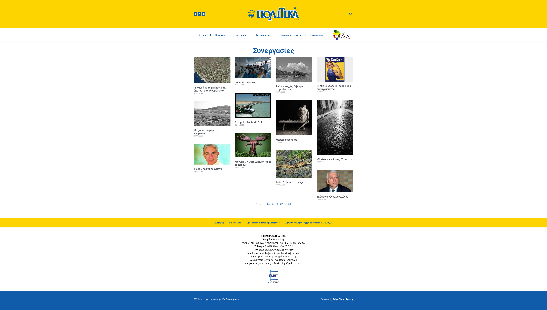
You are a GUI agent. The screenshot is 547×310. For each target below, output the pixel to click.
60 (289, 203)
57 (281, 203)
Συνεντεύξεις (263, 35)
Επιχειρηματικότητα (290, 35)
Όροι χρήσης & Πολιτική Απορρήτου (263, 223)
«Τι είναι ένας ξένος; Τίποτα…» (334, 159)
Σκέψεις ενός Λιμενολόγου (332, 196)
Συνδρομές (219, 223)
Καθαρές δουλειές (286, 139)
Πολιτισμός (240, 35)
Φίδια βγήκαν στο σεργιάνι (291, 182)
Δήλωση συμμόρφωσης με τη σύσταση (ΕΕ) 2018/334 (309, 223)
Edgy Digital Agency (343, 299)
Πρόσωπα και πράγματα (208, 168)
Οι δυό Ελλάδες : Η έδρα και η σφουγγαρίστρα (334, 87)
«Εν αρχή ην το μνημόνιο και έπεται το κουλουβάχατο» (210, 89)
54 (268, 203)
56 (277, 203)
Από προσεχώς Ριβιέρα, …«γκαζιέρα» (289, 88)
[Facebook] (199, 14)
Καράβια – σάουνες (246, 82)
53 (264, 203)
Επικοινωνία (235, 223)
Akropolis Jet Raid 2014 (248, 122)
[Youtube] (203, 14)
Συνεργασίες (316, 35)
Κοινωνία (220, 35)
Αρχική (202, 35)
